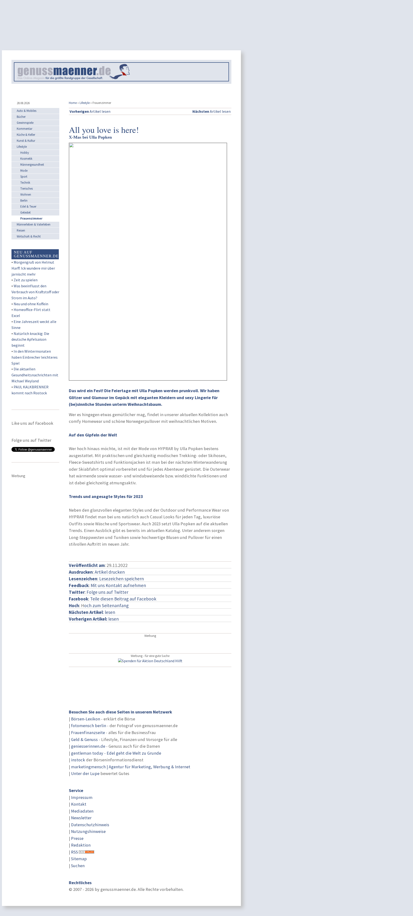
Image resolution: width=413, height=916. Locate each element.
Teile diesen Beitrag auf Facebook (123, 599)
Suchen (78, 865)
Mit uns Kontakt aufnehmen (118, 585)
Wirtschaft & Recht (29, 236)
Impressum (81, 797)
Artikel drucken (110, 572)
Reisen (21, 230)
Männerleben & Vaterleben (33, 224)
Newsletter (81, 817)
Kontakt (78, 804)
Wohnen (25, 194)
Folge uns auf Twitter (107, 592)
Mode (23, 171)
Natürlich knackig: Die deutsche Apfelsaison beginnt (30, 339)
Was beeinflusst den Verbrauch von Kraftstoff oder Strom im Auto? (35, 291)
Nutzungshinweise (88, 831)
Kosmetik (26, 159)
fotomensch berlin (88, 725)
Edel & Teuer (28, 206)
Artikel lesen (90, 111)
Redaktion (81, 845)
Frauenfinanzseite (88, 732)
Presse (77, 838)
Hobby (24, 153)
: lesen (92, 612)
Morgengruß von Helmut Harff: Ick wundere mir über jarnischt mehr (33, 268)
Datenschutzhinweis (90, 824)
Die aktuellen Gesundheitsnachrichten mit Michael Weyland (34, 375)
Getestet (25, 212)
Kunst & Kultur (26, 141)
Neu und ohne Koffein (31, 303)
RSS (74, 852)
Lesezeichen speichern (121, 579)
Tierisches (26, 189)
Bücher (21, 117)
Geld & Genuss (84, 739)
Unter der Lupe (85, 773)
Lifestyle (85, 103)
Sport (23, 177)
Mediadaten (82, 811)
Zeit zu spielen (26, 279)
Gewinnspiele (25, 123)
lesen (94, 619)
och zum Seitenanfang (106, 605)
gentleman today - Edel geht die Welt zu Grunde (116, 753)
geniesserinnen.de (88, 746)
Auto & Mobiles (26, 111)
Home (73, 103)
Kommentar (24, 129)
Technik (25, 183)
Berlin (23, 200)
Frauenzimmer (31, 218)
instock (78, 760)
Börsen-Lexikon (85, 719)
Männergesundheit (32, 165)
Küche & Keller (26, 135)
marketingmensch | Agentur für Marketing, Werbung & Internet (130, 766)
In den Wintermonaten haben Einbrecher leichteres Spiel (34, 357)
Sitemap (79, 858)
